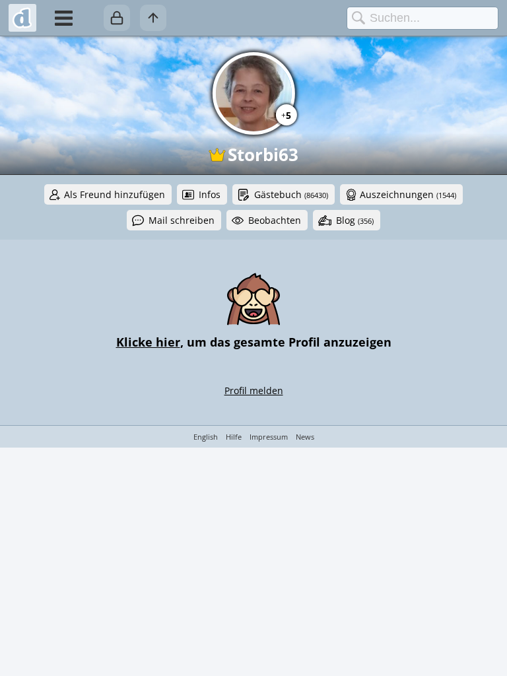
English (205, 437)
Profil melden (253, 390)
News (305, 437)
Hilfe (234, 437)
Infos (209, 194)
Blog (355, 220)
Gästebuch (291, 194)
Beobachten (274, 220)
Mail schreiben (182, 220)
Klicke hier (148, 342)
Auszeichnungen (408, 194)
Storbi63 (263, 154)
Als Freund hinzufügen (114, 194)
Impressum (269, 437)
